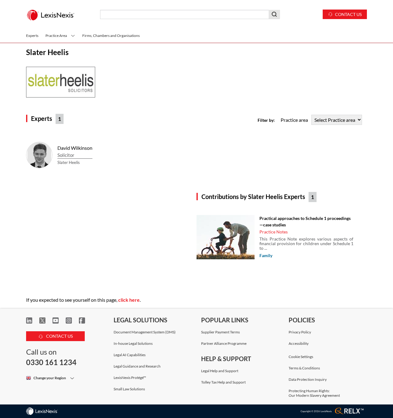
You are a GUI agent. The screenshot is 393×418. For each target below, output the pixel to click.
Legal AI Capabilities (130, 354)
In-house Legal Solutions (133, 343)
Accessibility (299, 343)
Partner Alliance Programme (224, 343)
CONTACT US (59, 336)
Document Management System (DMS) (145, 332)
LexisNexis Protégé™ (130, 377)
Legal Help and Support (219, 370)
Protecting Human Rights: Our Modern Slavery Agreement (314, 393)
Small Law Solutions (129, 389)
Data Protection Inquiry (308, 379)
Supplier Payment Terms (220, 332)
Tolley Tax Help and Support (223, 382)
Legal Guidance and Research (137, 366)
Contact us (348, 14)
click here (129, 300)
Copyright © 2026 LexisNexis (316, 411)
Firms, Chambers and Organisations (111, 35)
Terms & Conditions (304, 368)
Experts (32, 35)
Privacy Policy (300, 332)
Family (265, 255)
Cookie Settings (301, 357)
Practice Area (56, 35)
